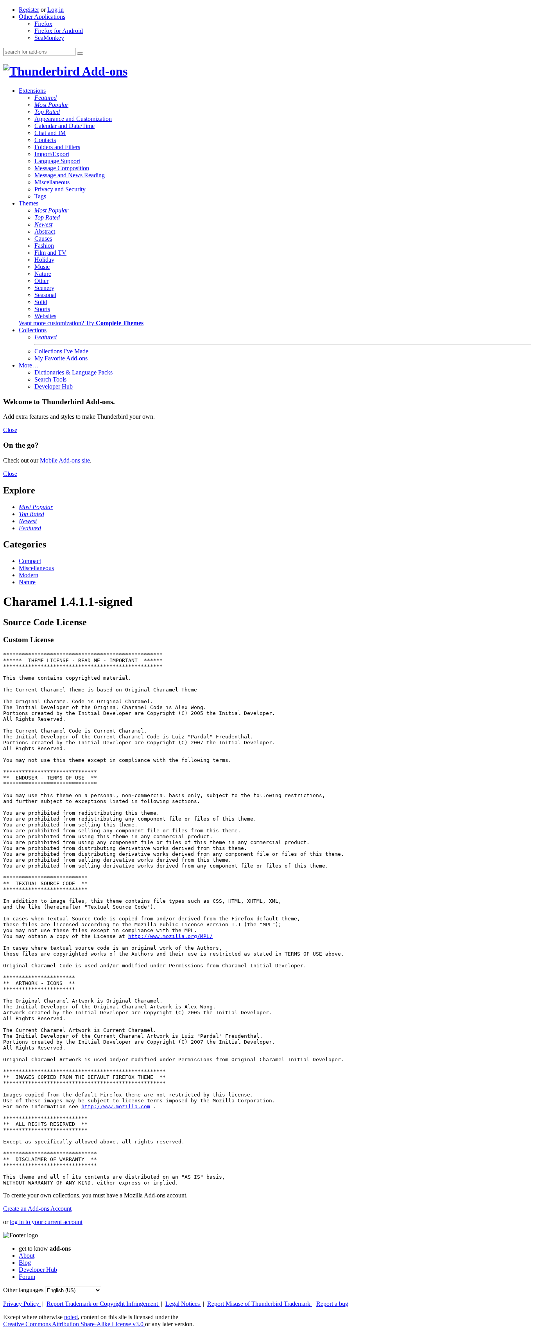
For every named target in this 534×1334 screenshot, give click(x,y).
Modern (28, 575)
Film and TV (50, 252)
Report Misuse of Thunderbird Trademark (259, 1303)
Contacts (45, 140)
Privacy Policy (22, 1303)
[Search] (80, 53)
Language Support (57, 161)
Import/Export (51, 154)
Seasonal (45, 295)
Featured (45, 97)
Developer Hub (53, 386)
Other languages (23, 1290)
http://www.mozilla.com (115, 1106)
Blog (25, 1262)
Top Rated (47, 111)
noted (71, 1317)
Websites (45, 316)
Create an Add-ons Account (37, 1208)
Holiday (44, 259)
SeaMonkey (49, 37)
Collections (33, 330)
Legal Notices (183, 1303)
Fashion (44, 245)
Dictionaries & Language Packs (73, 372)
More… (28, 365)
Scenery (44, 287)
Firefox (43, 23)
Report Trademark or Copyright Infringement (103, 1303)
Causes (43, 238)
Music (42, 266)
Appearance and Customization (73, 118)
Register (29, 9)
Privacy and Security (60, 189)
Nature (42, 273)
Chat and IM (50, 133)
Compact (30, 561)
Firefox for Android (58, 30)
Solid (40, 302)
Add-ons (103, 71)
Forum (27, 1276)
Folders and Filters (57, 147)
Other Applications (42, 16)
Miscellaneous (52, 182)
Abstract (44, 231)
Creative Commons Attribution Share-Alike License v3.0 (74, 1324)
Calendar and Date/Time (64, 125)
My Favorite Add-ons (61, 358)
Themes (28, 203)
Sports (42, 309)
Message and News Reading (69, 175)
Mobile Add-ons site (65, 460)
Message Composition (61, 168)
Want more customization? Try (81, 323)
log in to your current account (46, 1222)
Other (41, 280)
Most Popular (51, 104)
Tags (40, 196)
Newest (43, 224)
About (26, 1255)
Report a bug (332, 1303)
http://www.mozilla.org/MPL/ (170, 936)
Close (10, 430)
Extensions (32, 90)
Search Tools (50, 379)
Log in (55, 9)
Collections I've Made (61, 351)
